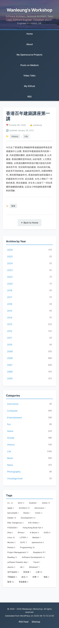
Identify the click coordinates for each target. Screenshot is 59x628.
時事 (36, 577)
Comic (38, 513)
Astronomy (29, 404)
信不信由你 (13, 572)
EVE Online (33, 523)
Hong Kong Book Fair (33, 528)
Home (29, 33)
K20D (47, 532)
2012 (29, 331)
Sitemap (36, 621)
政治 (25, 577)
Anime (46, 503)
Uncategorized (29, 478)
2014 (29, 317)
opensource (38, 542)
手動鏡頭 (12, 577)
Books (26, 513)
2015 (29, 310)
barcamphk (13, 513)
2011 (29, 337)
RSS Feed (23, 621)
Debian (11, 518)
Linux (11, 537)
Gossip (29, 437)
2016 (29, 304)
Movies (11, 542)
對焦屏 (27, 572)
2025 (29, 256)
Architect (24, 508)
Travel (36, 562)
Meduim (36, 537)
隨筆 (13, 206)
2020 (29, 283)
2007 (29, 365)
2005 (29, 378)
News (29, 465)
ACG (21, 503)
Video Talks (29, 75)
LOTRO (24, 537)
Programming (27, 547)
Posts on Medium (29, 65)
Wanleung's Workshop (29, 10)
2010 (29, 344)
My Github (29, 86)
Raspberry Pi (39, 552)
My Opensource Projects (29, 54)
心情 (39, 572)
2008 (29, 358)
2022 (29, 276)
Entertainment (29, 417)
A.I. (10, 503)
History (15, 136)
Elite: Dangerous (15, 523)
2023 (29, 270)
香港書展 (23, 582)
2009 (29, 351)
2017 (29, 297)
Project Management (17, 552)
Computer (29, 410)
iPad (10, 532)
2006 (29, 371)
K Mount (34, 532)
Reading (12, 557)
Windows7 (34, 567)
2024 (29, 263)
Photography (29, 471)
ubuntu (11, 567)
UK (22, 567)
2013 (29, 324)
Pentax (11, 547)
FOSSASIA (12, 528)
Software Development (33, 557)
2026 (29, 249)
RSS (29, 96)
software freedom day (17, 562)
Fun (29, 424)
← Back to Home (29, 222)
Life (26, 136)
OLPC (23, 542)
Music (29, 458)
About (29, 44)
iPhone (21, 532)
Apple (10, 508)
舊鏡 (46, 577)
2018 (29, 290)
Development (28, 518)
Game (29, 431)
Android (33, 503)
